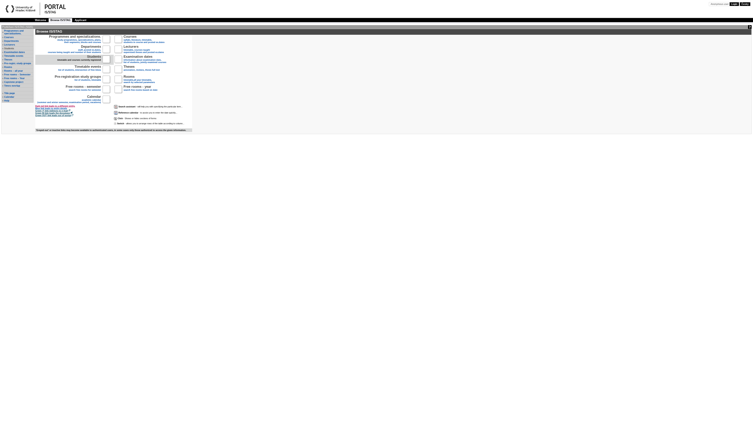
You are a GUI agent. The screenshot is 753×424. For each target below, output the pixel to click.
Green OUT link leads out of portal (53, 115)
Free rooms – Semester (17, 74)
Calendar (9, 97)
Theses (8, 59)
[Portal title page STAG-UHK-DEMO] (59, 9)
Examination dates (14, 52)
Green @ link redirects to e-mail (51, 111)
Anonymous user (720, 4)
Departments (11, 41)
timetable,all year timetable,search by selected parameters (139, 79)
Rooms (8, 67)
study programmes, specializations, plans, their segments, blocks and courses (75, 39)
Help (6, 100)
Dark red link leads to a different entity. (55, 106)
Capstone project (13, 82)
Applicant (80, 20)
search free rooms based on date (140, 88)
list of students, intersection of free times (79, 68)
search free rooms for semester (83, 88)
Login (734, 4)
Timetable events (13, 56)
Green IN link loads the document (52, 113)
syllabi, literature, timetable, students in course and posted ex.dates (144, 39)
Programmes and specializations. (14, 32)
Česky (745, 4)
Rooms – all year (13, 70)
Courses (9, 37)
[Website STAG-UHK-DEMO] (21, 9)
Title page (9, 93)
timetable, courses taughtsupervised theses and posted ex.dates (144, 49)
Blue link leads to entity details (51, 108)
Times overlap (12, 85)
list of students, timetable (78, 78)
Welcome (40, 20)
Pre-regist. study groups (17, 63)
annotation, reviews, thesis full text (142, 68)
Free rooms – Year (14, 78)
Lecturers (9, 44)
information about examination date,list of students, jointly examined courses (145, 59)
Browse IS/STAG (60, 20)
